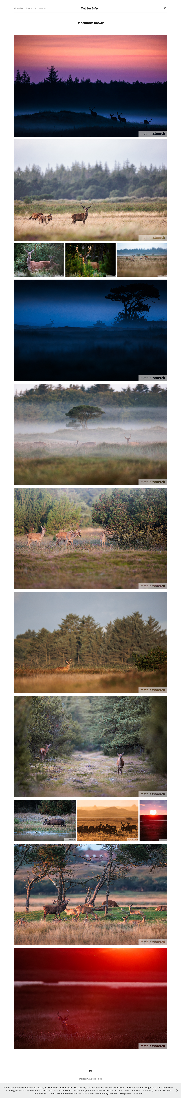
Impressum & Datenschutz (90, 1079)
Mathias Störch (90, 8)
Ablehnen (138, 1093)
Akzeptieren (125, 1093)
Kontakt (43, 8)
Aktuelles (18, 8)
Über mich (31, 8)
